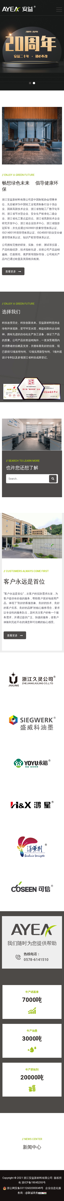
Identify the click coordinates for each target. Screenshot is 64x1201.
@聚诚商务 (31, 1192)
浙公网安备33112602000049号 (25, 1188)
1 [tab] (30, 83)
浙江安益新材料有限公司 (16, 199)
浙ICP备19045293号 (34, 1182)
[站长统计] (42, 1192)
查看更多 (10, 271)
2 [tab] (34, 83)
